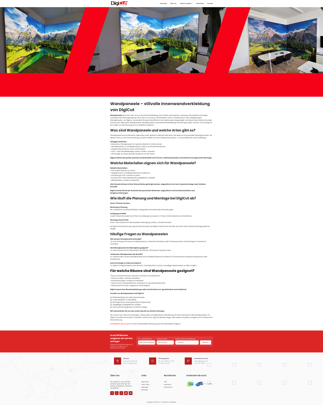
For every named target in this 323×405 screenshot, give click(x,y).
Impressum (167, 384)
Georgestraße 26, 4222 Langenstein (130, 362)
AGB (165, 381)
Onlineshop (200, 3)
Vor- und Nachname (145, 339)
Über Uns (173, 3)
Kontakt (210, 3)
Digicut (159, 402)
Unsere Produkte (185, 3)
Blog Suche (145, 381)
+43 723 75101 (199, 363)
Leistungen (144, 387)
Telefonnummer (162, 339)
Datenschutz (168, 387)
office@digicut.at (201, 361)
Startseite (163, 3)
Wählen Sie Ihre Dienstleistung (185, 339)
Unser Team (145, 384)
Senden (206, 342)
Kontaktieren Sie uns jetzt (120, 324)
